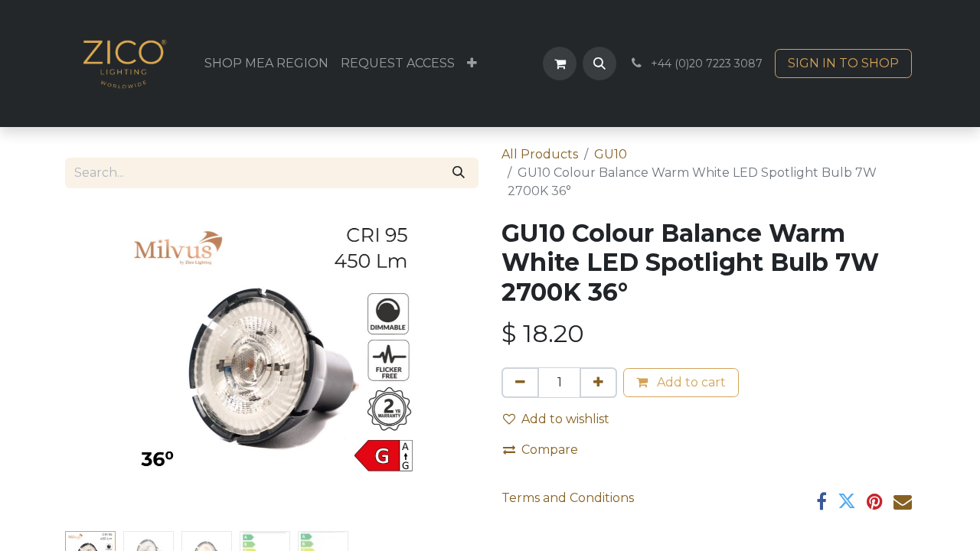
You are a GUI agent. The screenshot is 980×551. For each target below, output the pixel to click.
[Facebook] (821, 501)
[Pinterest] (875, 501)
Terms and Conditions (567, 498)
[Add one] (598, 382)
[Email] (902, 501)
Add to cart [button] (690, 382)
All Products (539, 154)
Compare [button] (549, 449)
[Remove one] (520, 382)
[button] (599, 63)
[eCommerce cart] (560, 63)
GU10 (610, 154)
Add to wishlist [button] (565, 419)
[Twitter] (847, 501)
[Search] (459, 173)
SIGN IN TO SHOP (843, 63)
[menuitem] (266, 63)
